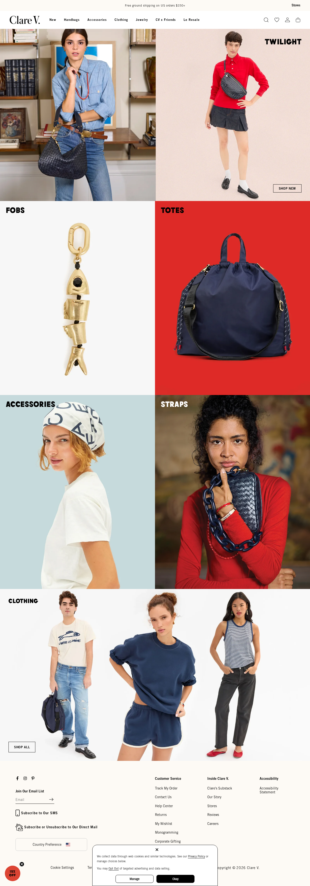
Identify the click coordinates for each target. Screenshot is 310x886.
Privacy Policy (196, 856)
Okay (175, 879)
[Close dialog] (243, 388)
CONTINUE (107, 467)
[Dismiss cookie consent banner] (157, 850)
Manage (135, 879)
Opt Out (113, 868)
